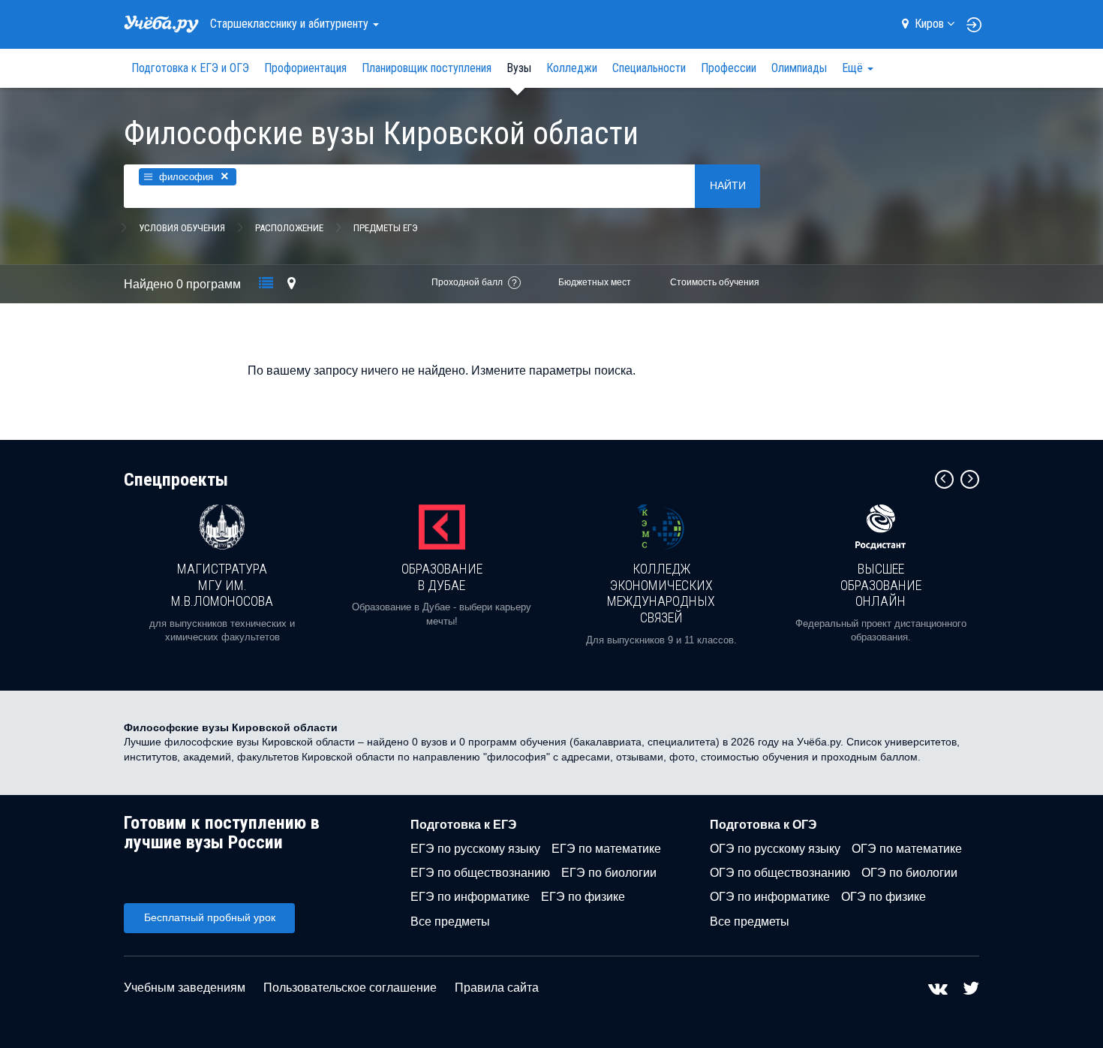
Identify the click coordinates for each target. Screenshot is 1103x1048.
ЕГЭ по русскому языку (475, 848)
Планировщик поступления (426, 68)
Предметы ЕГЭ (385, 227)
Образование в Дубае (441, 577)
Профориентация (305, 68)
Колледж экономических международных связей (661, 593)
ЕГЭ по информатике (470, 896)
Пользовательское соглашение (350, 987)
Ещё (854, 68)
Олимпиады (799, 68)
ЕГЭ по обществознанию (480, 872)
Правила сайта (497, 987)
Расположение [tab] (289, 227)
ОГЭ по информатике (770, 896)
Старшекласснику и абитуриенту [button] (290, 24)
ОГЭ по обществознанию (780, 872)
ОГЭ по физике (883, 896)
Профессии (728, 68)
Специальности (649, 68)
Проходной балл (467, 282)
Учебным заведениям (184, 987)
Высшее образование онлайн (880, 585)
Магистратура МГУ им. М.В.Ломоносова (222, 585)
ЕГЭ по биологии (609, 872)
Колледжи (571, 68)
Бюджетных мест (594, 282)
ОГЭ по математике (907, 848)
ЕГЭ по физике (583, 896)
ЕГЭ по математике (606, 848)
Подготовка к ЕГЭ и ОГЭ (190, 68)
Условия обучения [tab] (182, 227)
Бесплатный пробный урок (209, 917)
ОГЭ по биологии (909, 872)
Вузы (518, 68)
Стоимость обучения (714, 282)
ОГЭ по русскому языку (775, 848)
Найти (728, 185)
